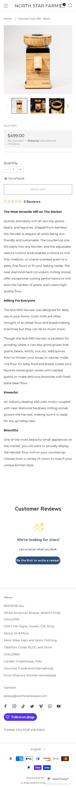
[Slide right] (67, 106)
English (36, 749)
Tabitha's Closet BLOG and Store (28, 647)
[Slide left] (8, 106)
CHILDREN (12, 654)
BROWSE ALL (14, 606)
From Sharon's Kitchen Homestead (30, 675)
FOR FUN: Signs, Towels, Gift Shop (29, 626)
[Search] (70, 5)
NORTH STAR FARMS (38, 5)
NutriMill (10, 125)
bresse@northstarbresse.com (25, 696)
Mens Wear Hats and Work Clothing (30, 640)
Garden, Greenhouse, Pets (23, 661)
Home (8, 18)
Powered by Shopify (38, 777)
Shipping (33, 140)
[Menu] (6, 6)
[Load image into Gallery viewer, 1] (19, 106)
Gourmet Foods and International (28, 668)
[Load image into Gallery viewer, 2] (38, 106)
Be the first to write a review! (38, 560)
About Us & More (16, 633)
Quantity (11, 163)
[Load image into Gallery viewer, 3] (57, 106)
